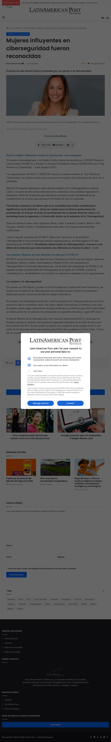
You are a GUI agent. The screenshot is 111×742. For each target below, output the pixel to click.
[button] (55, 371)
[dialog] (55, 371)
